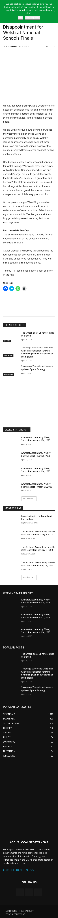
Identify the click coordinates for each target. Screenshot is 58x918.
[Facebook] (23, 54)
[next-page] (10, 381)
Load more (28, 498)
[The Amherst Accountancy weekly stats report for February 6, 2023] (11, 535)
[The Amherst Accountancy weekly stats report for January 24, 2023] (11, 566)
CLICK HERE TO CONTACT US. (18, 869)
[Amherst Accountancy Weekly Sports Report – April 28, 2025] (11, 441)
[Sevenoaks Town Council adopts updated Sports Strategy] (11, 370)
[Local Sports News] (29, 802)
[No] (54, 11)
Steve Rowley (11, 46)
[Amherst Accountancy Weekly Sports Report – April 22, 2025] (11, 457)
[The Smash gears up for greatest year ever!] (11, 336)
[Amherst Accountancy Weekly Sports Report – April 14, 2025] (11, 472)
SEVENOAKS (8, 374)
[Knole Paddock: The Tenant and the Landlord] (11, 520)
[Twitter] (16, 54)
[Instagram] (29, 892)
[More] (30, 54)
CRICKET (7, 341)
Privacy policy (32, 17)
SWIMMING (8, 356)
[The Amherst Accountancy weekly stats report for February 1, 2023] (11, 551)
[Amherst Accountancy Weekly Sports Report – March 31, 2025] (11, 488)
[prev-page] (5, 381)
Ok (20, 17)
